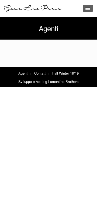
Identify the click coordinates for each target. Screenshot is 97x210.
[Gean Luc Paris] (33, 8)
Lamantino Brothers (63, 81)
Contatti (40, 73)
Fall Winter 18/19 (65, 73)
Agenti (23, 73)
